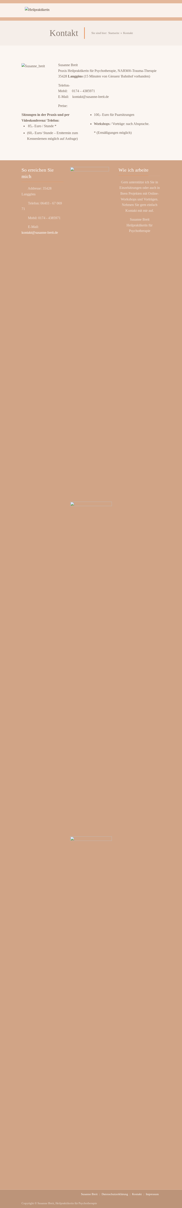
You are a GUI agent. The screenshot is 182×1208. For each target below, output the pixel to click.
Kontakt (137, 1194)
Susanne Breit (89, 1194)
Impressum (152, 1194)
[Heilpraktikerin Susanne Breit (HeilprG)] (43, 10)
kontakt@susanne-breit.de (40, 232)
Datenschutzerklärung (115, 1194)
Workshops (102, 124)
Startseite (113, 33)
